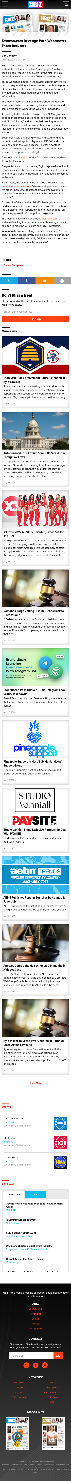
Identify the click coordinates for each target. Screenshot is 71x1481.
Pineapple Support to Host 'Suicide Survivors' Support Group (32, 763)
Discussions (14, 1194)
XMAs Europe (12, 1157)
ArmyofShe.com (48, 218)
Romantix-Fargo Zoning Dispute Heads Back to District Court (33, 613)
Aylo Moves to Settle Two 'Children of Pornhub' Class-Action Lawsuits (33, 1042)
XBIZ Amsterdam (14, 1118)
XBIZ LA (52, 1382)
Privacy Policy (35, 1328)
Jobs (35, 1194)
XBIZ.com (18, 1382)
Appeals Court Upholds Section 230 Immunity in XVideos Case (34, 967)
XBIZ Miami (52, 1387)
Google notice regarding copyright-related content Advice (34, 1205)
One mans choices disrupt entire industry (29, 1246)
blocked (23, 157)
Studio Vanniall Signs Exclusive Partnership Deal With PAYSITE (35, 831)
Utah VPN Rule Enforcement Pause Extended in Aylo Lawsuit (34, 379)
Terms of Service (62, 1469)
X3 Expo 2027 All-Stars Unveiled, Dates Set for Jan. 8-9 (33, 534)
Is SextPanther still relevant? (21, 1220)
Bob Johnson (9, 55)
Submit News (35, 1308)
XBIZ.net (8, 1184)
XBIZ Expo (52, 1397)
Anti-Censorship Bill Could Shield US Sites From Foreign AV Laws (34, 455)
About (36, 1323)
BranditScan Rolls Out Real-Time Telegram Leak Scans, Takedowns (34, 692)
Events (6, 1107)
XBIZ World (18, 1392)
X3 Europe (10, 1138)
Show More (35, 1083)
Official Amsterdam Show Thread (24, 1259)
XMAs (52, 1402)
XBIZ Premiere (18, 1397)
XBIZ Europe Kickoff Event (21, 1233)
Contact (35, 1318)
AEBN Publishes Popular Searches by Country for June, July (35, 899)
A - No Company (13, 265)
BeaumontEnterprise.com (16, 186)
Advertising (35, 1313)
